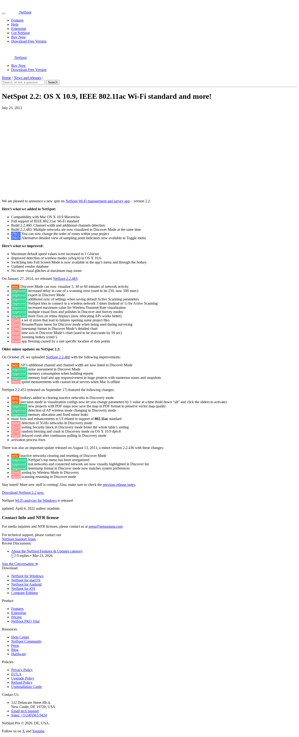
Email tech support (25, 711)
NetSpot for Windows (27, 576)
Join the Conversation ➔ (20, 564)
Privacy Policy (22, 670)
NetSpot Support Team (19, 539)
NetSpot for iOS (23, 589)
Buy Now (18, 37)
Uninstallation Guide (26, 687)
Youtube (38, 731)
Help (14, 24)
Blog (14, 650)
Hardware (18, 654)
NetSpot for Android (26, 584)
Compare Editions (24, 593)
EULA (16, 674)
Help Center (20, 637)
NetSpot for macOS (25, 580)
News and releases (27, 78)
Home (6, 78)
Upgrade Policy (22, 678)
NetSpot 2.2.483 (65, 279)
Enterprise (18, 29)
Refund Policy (21, 682)
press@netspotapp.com (106, 526)
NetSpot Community (26, 641)
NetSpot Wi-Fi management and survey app (97, 201)
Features (17, 20)
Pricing (16, 617)
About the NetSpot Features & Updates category (47, 551)
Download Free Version (28, 41)
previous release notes (119, 485)
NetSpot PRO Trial (25, 621)
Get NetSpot (20, 33)
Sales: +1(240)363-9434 (29, 715)
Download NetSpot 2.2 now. (23, 493)
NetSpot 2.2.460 (58, 357)
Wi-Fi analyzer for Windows (36, 500)
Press (15, 646)
